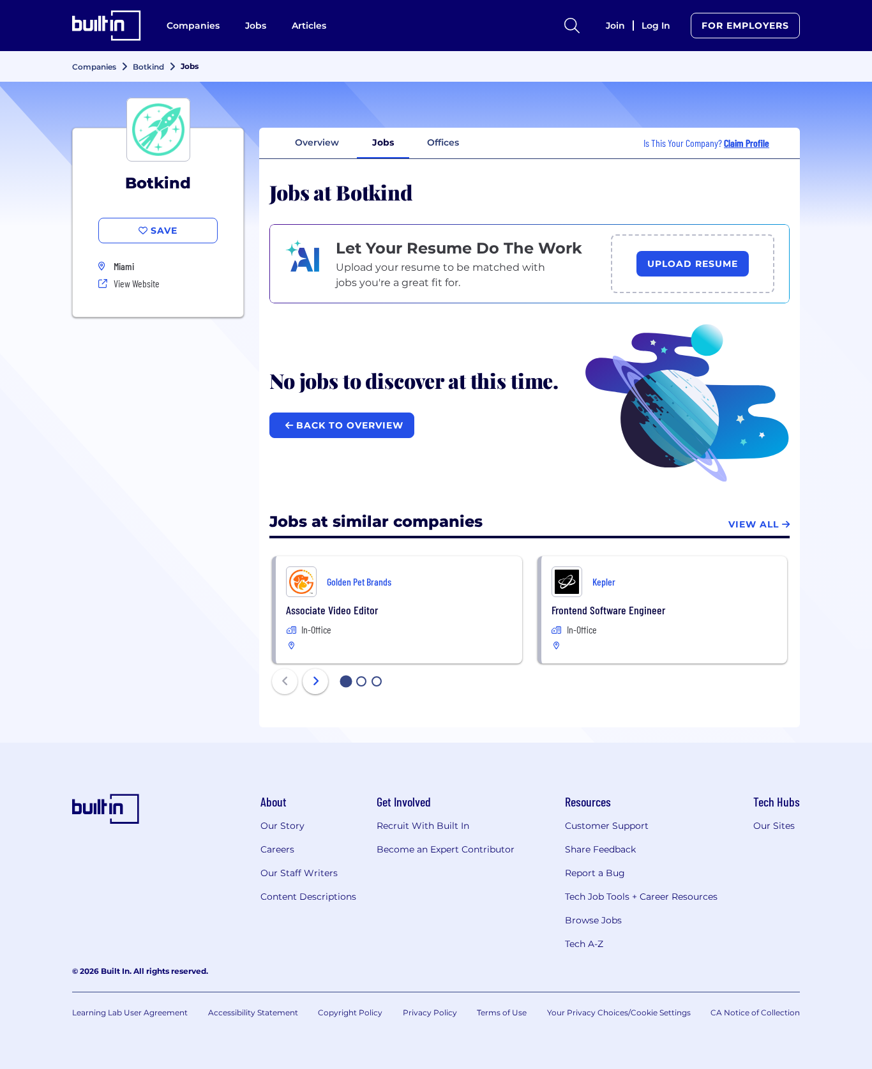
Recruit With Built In (423, 825)
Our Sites (774, 825)
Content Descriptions (308, 896)
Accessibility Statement (253, 1012)
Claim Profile (746, 143)
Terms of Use (502, 1012)
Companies (193, 25)
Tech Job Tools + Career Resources (641, 896)
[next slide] (315, 681)
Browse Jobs (593, 920)
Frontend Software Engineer (608, 610)
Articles (309, 25)
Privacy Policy (430, 1012)
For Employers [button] (745, 25)
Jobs (255, 25)
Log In (656, 25)
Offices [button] (443, 142)
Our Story (282, 825)
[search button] (572, 25)
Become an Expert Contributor (446, 849)
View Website (137, 283)
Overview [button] (317, 142)
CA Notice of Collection (755, 1012)
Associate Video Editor (332, 610)
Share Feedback (600, 849)
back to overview (348, 425)
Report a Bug (595, 873)
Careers (277, 849)
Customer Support (607, 825)
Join (615, 25)
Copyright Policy (350, 1012)
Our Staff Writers (299, 873)
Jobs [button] (383, 142)
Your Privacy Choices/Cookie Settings (619, 1012)
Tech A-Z (584, 944)
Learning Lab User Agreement (130, 1012)
